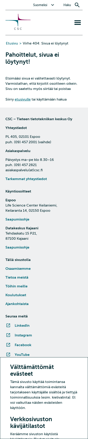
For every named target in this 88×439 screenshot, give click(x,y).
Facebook (23, 345)
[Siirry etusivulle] (18, 29)
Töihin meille (16, 286)
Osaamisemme (18, 269)
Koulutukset (15, 295)
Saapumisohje (17, 219)
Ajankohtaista (17, 304)
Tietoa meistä (16, 277)
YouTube (22, 355)
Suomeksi (40, 5)
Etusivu (12, 43)
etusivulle (23, 99)
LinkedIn (22, 326)
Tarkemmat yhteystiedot (26, 179)
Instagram (23, 335)
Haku (67, 5)
